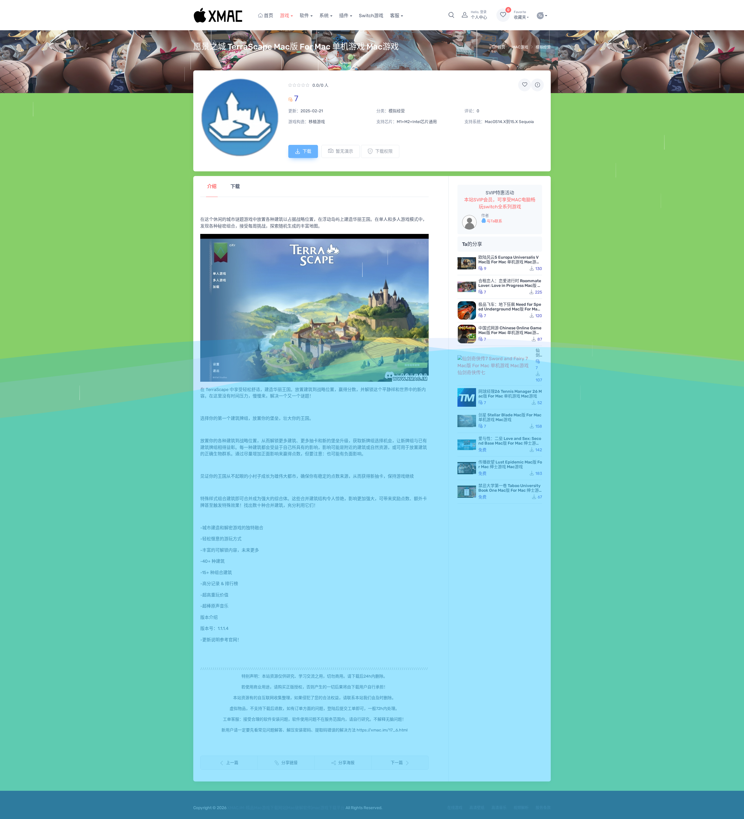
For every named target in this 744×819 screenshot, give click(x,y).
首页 (268, 15)
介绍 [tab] (212, 186)
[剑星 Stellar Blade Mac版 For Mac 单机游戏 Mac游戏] (466, 421)
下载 (307, 151)
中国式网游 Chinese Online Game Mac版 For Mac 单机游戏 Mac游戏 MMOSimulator (509, 333)
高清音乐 (499, 807)
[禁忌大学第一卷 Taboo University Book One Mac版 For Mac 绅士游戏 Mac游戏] (466, 491)
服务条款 (543, 807)
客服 (394, 15)
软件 (304, 15)
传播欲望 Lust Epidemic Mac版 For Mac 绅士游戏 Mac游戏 (510, 464)
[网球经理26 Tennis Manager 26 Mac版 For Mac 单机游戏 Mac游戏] (466, 397)
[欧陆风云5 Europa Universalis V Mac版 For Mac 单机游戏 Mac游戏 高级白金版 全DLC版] (466, 263)
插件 (343, 15)
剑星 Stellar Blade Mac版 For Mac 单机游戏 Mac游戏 (509, 417)
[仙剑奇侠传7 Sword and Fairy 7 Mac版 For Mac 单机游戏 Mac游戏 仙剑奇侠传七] (495, 365)
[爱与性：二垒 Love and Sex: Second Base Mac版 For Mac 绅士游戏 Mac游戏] (466, 444)
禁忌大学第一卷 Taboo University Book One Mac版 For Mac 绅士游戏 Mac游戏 (509, 490)
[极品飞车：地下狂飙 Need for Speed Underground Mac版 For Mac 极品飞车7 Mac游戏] (466, 310)
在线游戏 (454, 807)
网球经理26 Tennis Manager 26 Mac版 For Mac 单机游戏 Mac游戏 (510, 394)
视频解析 (521, 807)
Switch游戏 (371, 15)
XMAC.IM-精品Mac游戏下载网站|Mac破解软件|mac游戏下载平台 (286, 807)
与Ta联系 (494, 221)
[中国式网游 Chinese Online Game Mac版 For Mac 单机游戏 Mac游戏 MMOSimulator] (466, 334)
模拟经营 (543, 47)
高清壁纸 (476, 807)
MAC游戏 (520, 47)
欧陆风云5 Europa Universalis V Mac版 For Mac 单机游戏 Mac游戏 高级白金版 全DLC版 (509, 262)
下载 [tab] (235, 186)
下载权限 (384, 151)
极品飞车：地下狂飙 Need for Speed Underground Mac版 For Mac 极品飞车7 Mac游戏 (509, 309)
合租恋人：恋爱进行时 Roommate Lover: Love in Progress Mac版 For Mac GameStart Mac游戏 (510, 285)
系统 (324, 15)
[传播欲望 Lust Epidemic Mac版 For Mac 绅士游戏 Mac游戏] (466, 468)
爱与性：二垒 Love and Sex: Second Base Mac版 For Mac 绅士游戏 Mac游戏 (509, 443)
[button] (451, 15)
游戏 (284, 15)
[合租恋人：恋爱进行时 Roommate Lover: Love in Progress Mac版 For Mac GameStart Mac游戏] (466, 287)
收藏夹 (520, 15)
